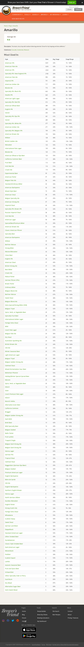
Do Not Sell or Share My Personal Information (65, 644)
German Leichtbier (11, 526)
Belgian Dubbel (10, 430)
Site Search (56, 611)
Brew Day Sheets (42, 615)
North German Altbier (12, 497)
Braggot (7, 412)
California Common (11, 408)
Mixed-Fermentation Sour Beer (15, 369)
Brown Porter (9, 284)
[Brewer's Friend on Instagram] (3, 621)
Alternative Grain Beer (12, 405)
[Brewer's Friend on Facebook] (8, 621)
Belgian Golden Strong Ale (14, 362)
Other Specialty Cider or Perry (15, 576)
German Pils (9, 455)
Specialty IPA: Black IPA (13, 91)
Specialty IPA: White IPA (13, 123)
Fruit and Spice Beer (12, 569)
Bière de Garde (10, 479)
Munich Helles (10, 401)
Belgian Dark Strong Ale (13, 444)
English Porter (10, 504)
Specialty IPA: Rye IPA (12, 116)
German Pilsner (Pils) (12, 280)
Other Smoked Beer (12, 537)
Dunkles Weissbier (11, 501)
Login (69, 9)
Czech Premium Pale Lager (14, 394)
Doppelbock (9, 529)
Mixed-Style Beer (11, 191)
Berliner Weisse (10, 245)
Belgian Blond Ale (11, 291)
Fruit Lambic (9, 437)
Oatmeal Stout (10, 366)
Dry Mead (8, 583)
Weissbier (8, 145)
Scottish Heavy (10, 519)
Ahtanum (26, 50)
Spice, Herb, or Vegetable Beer (15, 312)
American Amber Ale (12, 84)
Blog (23, 615)
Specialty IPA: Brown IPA (13, 209)
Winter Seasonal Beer (12, 351)
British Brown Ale (11, 344)
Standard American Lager (14, 533)
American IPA (9, 63)
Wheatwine (9, 515)
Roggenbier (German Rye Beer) (15, 465)
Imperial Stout (10, 205)
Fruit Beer (8, 163)
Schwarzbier (9, 572)
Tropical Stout (10, 458)
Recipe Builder (41, 611)
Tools (26, 14)
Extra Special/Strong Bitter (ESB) (16, 305)
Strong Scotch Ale (11, 508)
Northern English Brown (13, 490)
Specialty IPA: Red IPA (12, 102)
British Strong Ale (11, 266)
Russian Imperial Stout (13, 212)
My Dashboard (41, 621)
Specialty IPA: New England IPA (15, 74)
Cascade (14, 50)
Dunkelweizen (10, 540)
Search (35, 14)
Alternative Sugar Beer (13, 586)
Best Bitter (8, 269)
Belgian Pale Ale (10, 180)
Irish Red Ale (9, 166)
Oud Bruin (8, 579)
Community (16, 14)
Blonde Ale (8, 88)
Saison (7, 113)
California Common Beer (13, 159)
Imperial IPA (9, 81)
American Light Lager (12, 98)
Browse (44, 14)
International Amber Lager (14, 319)
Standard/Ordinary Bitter (13, 184)
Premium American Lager (14, 472)
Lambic (7, 561)
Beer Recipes (56, 615)
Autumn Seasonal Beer (13, 565)
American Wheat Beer (12, 106)
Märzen (7, 380)
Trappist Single (10, 440)
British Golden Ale (11, 141)
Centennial (20, 50)
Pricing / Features (73, 618)
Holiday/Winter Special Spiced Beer (17, 376)
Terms (43, 644)
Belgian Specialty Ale (12, 198)
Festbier (8, 554)
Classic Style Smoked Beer (14, 544)
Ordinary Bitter (10, 287)
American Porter (10, 177)
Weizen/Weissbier (11, 252)
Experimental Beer (11, 173)
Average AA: (11, 37)
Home (24, 611)
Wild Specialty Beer (11, 426)
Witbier (7, 138)
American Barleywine (12, 187)
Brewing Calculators (43, 618)
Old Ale (7, 348)
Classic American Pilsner (13, 230)
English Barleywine (11, 476)
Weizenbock (9, 551)
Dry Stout (8, 337)
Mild (6, 326)
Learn (64, 14)
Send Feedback (36, 644)
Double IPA (9, 95)
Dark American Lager (12, 547)
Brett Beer (8, 423)
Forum (24, 618)
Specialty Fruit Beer (11, 316)
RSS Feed (48, 644)
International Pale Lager (13, 148)
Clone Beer (9, 255)
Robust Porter (10, 277)
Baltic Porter (9, 433)
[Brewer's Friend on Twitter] (13, 621)
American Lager (10, 220)
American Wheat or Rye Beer (15, 155)
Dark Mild (8, 419)
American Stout (10, 195)
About (70, 615)
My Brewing (54, 14)
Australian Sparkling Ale (13, 341)
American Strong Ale (12, 202)
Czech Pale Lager (11, 330)
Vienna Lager (9, 451)
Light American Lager (12, 355)
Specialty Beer (10, 234)
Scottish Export (10, 558)
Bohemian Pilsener (11, 373)
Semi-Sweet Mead (11, 590)
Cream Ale (8, 170)
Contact (70, 611)
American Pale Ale (11, 66)
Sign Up (72, 2)
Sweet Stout (9, 298)
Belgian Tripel (10, 309)
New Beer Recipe (18, 19)
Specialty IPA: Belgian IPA (13, 131)
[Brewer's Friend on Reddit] (17, 621)
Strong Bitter (9, 248)
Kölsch (7, 387)
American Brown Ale (12, 134)
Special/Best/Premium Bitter (14, 223)
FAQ (23, 621)
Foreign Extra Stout (11, 323)
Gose (7, 390)
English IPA (9, 109)
